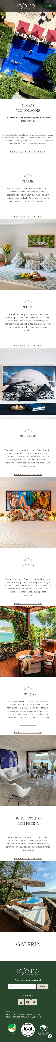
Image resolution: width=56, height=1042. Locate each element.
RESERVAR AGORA (28, 216)
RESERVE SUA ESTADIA (28, 151)
